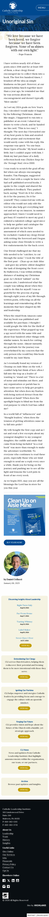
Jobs (5, 858)
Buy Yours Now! (14, 542)
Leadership (8, 833)
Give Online (8, 851)
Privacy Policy (9, 864)
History (6, 840)
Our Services (9, 854)
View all (25, 645)
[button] (41, 8)
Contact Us (8, 867)
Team (5, 836)
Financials (7, 861)
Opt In (6, 870)
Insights (6, 843)
